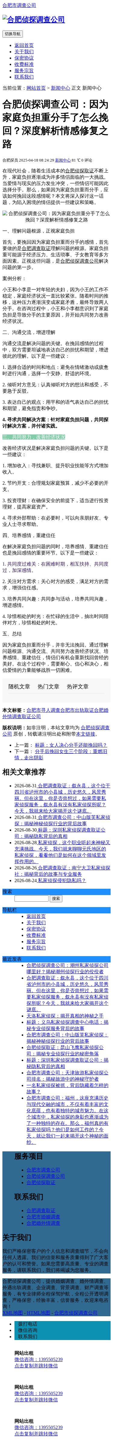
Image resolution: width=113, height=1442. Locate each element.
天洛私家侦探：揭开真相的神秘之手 (65, 1015)
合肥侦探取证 (79, 170)
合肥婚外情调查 (43, 1223)
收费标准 (24, 64)
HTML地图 (38, 1312)
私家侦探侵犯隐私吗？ (61, 880)
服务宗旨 (24, 70)
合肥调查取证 (36, 248)
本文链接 (85, 733)
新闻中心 (60, 88)
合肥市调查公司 (19, 5)
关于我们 (24, 51)
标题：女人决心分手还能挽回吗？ (71, 745)
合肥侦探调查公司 (79, 261)
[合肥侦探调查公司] (33, 19)
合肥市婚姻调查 (43, 1216)
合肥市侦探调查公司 (76, 1312)
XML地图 (12, 1312)
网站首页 (36, 88)
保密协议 (24, 57)
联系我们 (24, 76)
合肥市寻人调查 (43, 710)
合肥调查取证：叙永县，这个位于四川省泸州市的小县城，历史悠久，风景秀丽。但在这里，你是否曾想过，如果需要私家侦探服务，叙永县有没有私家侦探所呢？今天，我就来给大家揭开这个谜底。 (62, 798)
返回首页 (24, 45)
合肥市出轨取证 (77, 710)
